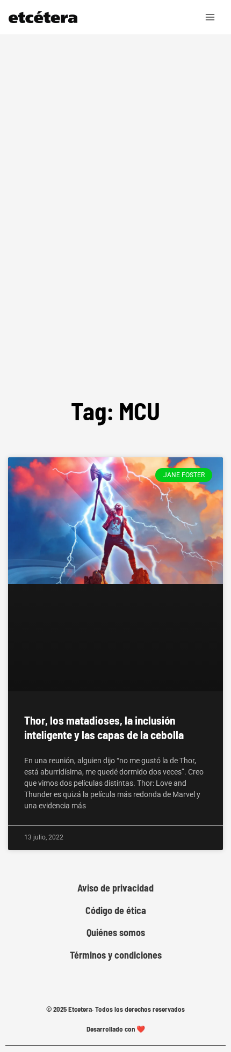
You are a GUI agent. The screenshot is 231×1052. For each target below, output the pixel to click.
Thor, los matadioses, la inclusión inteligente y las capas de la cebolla (104, 727)
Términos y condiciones (116, 955)
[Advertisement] (115, 246)
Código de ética (115, 910)
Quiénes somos (115, 932)
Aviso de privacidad (115, 888)
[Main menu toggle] (210, 17)
